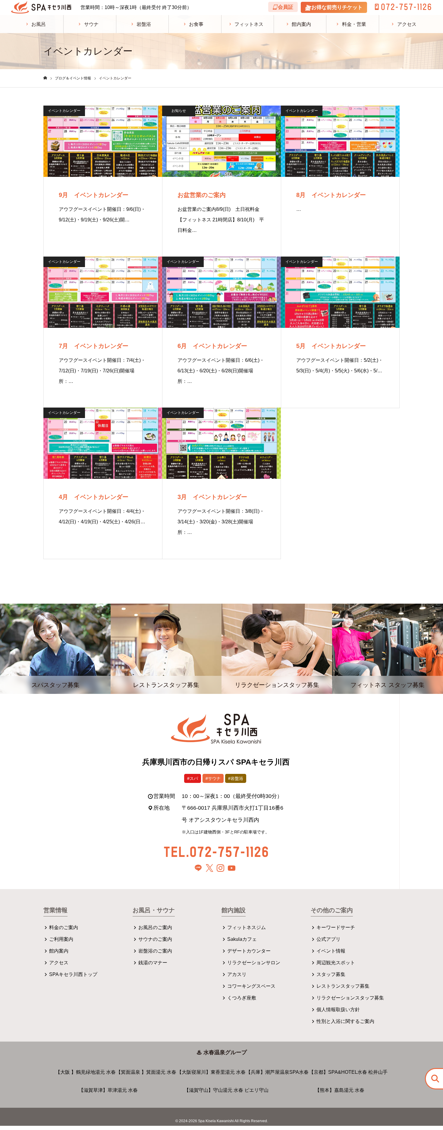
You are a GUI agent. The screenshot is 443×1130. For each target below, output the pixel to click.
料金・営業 (354, 24)
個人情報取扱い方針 (338, 1009)
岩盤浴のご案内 (155, 950)
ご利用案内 (61, 939)
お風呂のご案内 (155, 927)
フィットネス (248, 24)
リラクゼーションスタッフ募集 (350, 997)
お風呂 (38, 24)
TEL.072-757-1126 (216, 851)
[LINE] (198, 868)
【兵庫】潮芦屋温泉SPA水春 (277, 1072)
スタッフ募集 (330, 974)
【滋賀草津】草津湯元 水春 (108, 1090)
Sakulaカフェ (242, 939)
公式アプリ (328, 939)
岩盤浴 (144, 24)
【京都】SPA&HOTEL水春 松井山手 (348, 1072)
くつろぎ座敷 (241, 997)
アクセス (406, 24)
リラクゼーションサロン (253, 962)
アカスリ (237, 974)
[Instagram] (220, 868)
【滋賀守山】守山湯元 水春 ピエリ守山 (226, 1090)
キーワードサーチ (335, 927)
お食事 (196, 24)
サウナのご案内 (155, 939)
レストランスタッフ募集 (342, 986)
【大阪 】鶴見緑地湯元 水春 (85, 1072)
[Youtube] (231, 868)
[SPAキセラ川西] (41, 7)
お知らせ (178, 111)
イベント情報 (330, 950)
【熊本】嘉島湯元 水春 (339, 1090)
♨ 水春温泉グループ (221, 1052)
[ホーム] (45, 78)
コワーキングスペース (251, 986)
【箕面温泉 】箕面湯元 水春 (146, 1072)
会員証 (285, 7)
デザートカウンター (249, 950)
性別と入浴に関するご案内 (345, 1021)
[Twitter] (209, 868)
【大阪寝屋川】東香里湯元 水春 (211, 1072)
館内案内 (301, 24)
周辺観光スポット (335, 962)
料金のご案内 (63, 927)
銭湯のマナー (152, 962)
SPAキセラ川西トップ (73, 974)
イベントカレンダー (64, 111)
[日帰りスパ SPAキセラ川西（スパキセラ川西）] (216, 732)
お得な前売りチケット (337, 7)
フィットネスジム (246, 927)
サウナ (91, 24)
